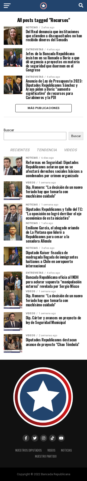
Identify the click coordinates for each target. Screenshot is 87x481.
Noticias (66, 450)
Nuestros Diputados (28, 450)
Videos (51, 450)
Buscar (9, 130)
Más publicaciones (43, 108)
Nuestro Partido (46, 456)
